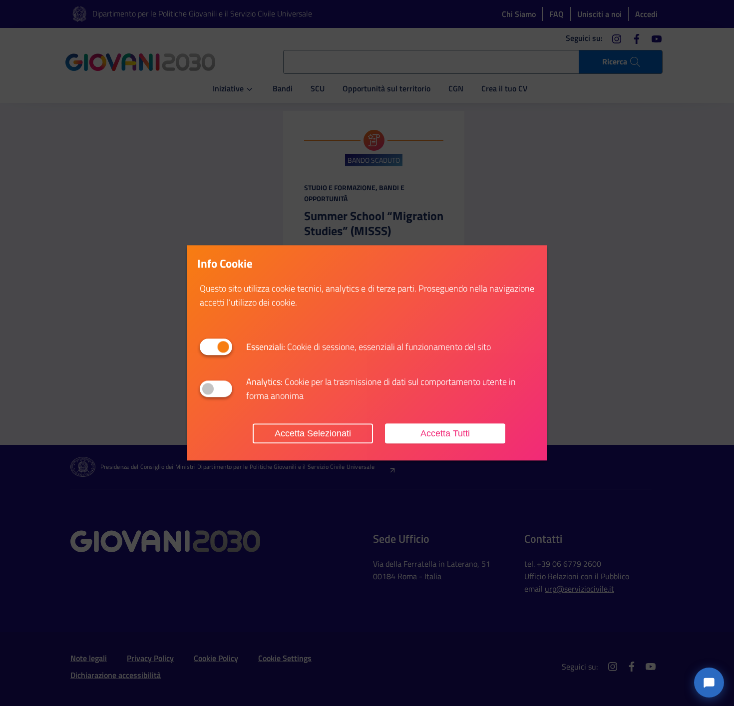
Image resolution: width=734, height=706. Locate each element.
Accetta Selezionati (313, 433)
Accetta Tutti (445, 433)
